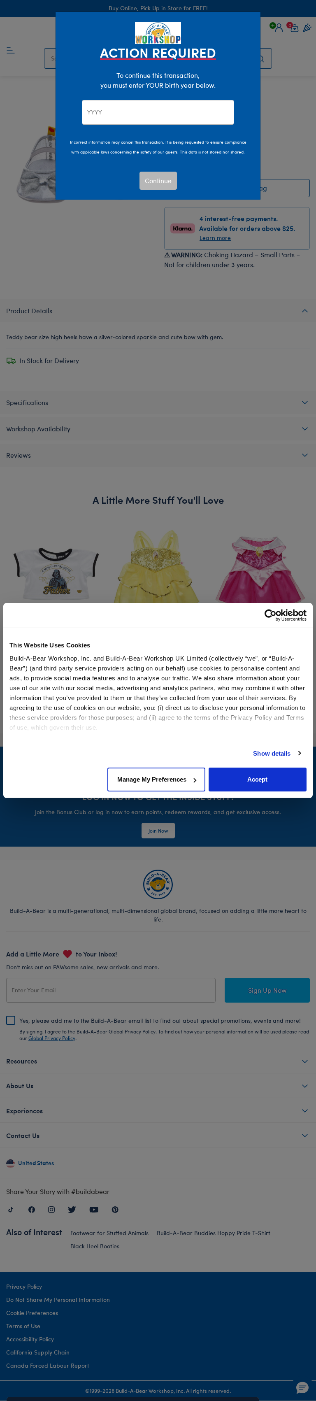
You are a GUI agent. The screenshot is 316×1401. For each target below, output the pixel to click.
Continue (158, 180)
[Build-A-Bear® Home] (158, 32)
